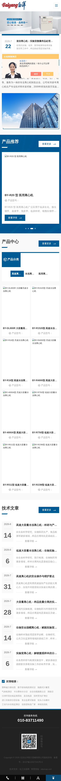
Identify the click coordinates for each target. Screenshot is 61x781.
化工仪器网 (24, 769)
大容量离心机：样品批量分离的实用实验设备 (36, 602)
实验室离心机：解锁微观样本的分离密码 (36, 654)
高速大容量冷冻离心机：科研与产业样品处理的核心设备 (36, 526)
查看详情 (12, 218)
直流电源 (28, 696)
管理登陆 (35, 769)
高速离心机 (17, 273)
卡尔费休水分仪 (21, 691)
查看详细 (29, 541)
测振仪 (50, 691)
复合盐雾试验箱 (29, 700)
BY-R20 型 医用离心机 (19, 195)
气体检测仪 (7, 691)
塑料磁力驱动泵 (9, 687)
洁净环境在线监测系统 (12, 696)
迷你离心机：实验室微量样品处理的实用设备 (35, 41)
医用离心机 (44, 273)
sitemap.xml (46, 769)
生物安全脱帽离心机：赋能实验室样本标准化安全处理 (36, 628)
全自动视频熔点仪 (38, 691)
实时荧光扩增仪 (41, 696)
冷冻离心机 (30, 273)
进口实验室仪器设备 (11, 700)
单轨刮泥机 (43, 704)
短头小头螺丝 (44, 700)
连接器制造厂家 (29, 704)
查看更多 (46, 144)
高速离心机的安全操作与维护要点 (35, 576)
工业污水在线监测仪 (11, 704)
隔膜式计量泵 (44, 687)
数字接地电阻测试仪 (27, 687)
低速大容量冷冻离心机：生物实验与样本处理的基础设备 (36, 551)
